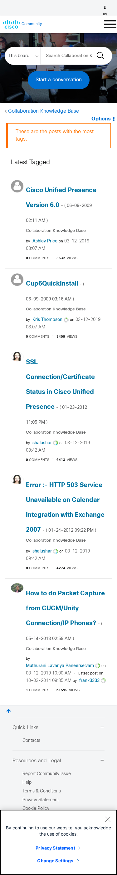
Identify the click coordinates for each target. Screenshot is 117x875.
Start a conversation (59, 80)
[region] (58, 842)
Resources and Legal (36, 761)
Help (27, 783)
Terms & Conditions (41, 791)
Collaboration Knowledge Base (43, 111)
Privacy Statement (55, 847)
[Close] (108, 819)
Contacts (31, 741)
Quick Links (25, 727)
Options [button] (101, 119)
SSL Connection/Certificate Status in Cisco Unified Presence (60, 392)
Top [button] (8, 711)
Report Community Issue (46, 774)
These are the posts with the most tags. (55, 135)
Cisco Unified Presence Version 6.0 (61, 205)
